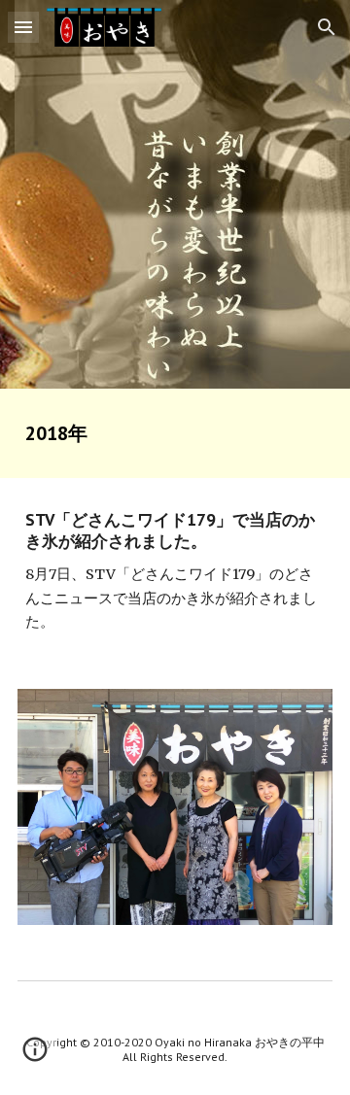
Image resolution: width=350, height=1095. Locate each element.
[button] (23, 26)
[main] (175, 433)
